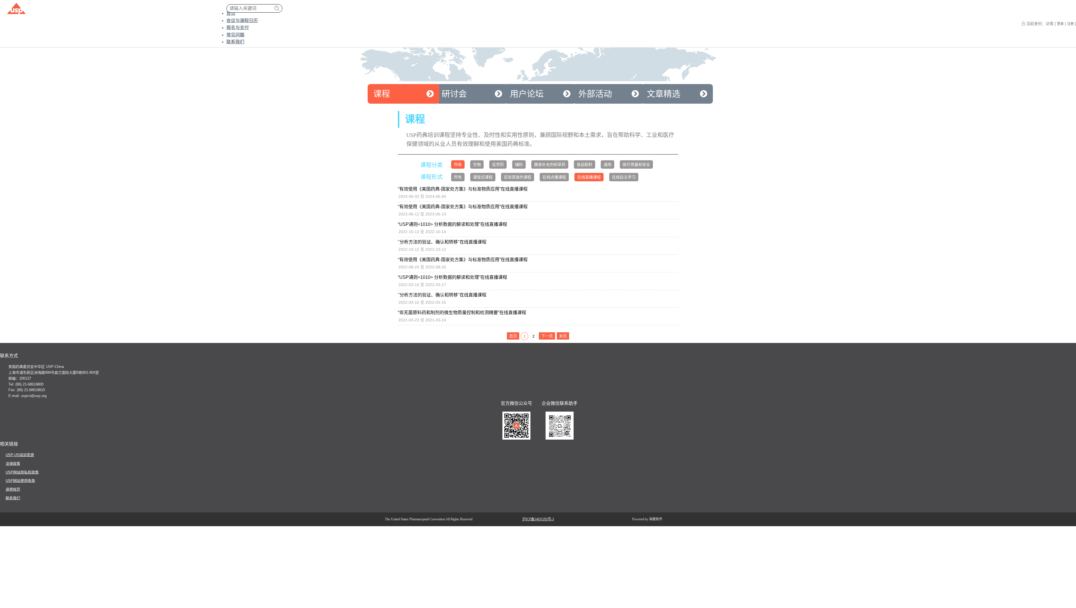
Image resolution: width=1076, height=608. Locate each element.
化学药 (498, 164)
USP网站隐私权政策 (22, 472)
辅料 (519, 164)
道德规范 (13, 489)
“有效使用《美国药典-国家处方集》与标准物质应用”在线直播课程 (463, 189)
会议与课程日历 (242, 20)
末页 (563, 336)
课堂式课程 (483, 177)
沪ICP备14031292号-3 (538, 519)
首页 (230, 13)
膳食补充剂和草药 (549, 164)
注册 (1070, 24)
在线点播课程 (554, 177)
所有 (458, 164)
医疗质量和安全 (636, 164)
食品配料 (584, 164)
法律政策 (13, 463)
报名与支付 (237, 27)
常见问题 (235, 35)
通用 (607, 164)
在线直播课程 (589, 177)
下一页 (547, 336)
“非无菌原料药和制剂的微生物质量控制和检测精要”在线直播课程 (462, 312)
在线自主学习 (624, 177)
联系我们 (235, 42)
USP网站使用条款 (20, 481)
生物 (477, 164)
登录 (1060, 24)
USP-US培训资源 (20, 455)
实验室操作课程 (517, 177)
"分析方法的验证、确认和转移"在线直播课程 (442, 242)
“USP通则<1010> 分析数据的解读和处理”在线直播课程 (452, 224)
